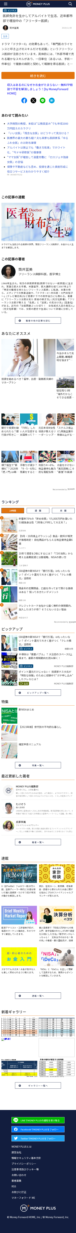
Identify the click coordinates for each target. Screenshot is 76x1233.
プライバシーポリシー (23, 1163)
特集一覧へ (38, 765)
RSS (13, 1186)
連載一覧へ (38, 995)
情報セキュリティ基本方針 (26, 1158)
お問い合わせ (18, 1175)
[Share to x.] (33, 100)
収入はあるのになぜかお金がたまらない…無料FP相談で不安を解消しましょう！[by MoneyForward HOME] (40, 89)
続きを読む (38, 75)
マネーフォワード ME (23, 1197)
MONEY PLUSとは (21, 1146)
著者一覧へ (38, 842)
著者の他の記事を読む (38, 320)
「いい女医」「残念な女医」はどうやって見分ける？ (38, 133)
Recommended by (60, 489)
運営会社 (16, 1152)
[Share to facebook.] (24, 100)
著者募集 (16, 1180)
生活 (5, 36)
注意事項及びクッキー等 (25, 1169)
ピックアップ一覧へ (38, 692)
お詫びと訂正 (18, 1192)
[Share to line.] (42, 100)
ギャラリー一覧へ (38, 1085)
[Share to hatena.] (52, 100)
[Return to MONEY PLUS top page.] (38, 3)
